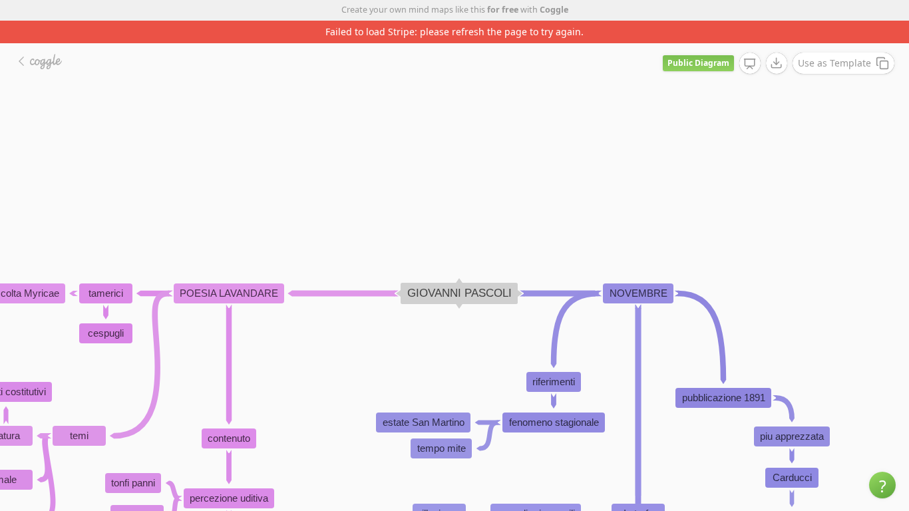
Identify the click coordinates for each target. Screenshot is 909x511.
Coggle (554, 9)
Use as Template (834, 63)
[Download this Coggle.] (776, 63)
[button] (882, 485)
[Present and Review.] (750, 64)
